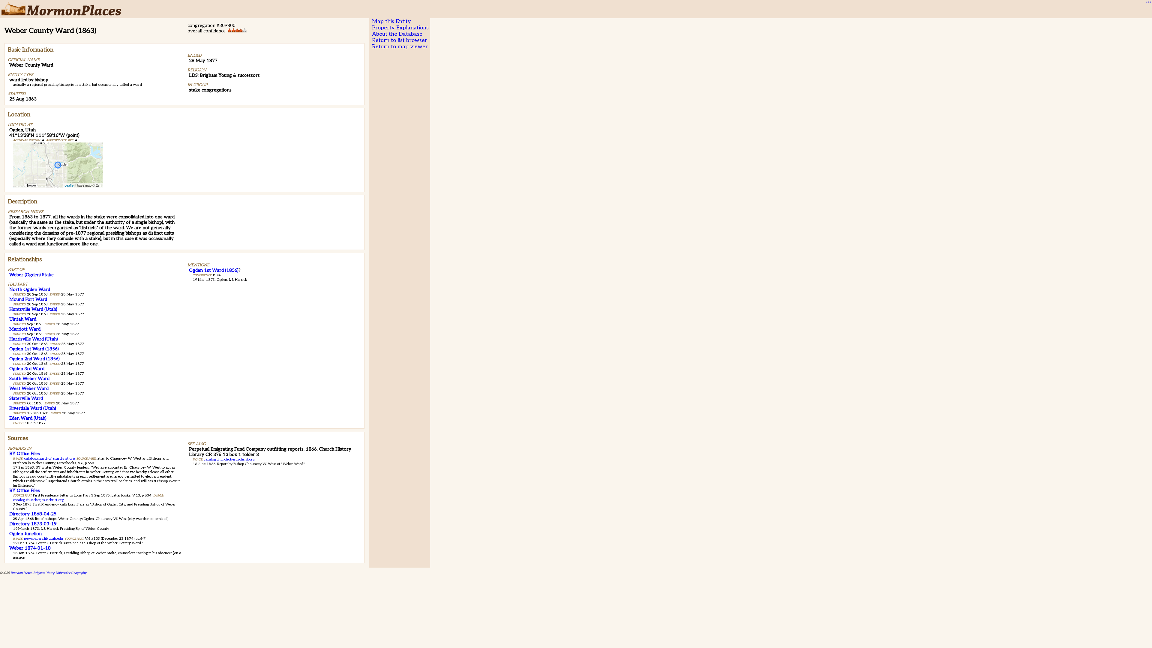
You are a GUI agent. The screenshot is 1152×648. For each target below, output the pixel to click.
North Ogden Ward (29, 289)
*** (1147, 3)
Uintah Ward (22, 319)
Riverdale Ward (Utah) (32, 408)
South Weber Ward (29, 378)
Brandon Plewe (21, 573)
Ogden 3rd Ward (26, 368)
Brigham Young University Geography (59, 573)
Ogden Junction (25, 533)
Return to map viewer (400, 47)
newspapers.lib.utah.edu (43, 538)
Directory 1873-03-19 (33, 523)
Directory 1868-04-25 (32, 514)
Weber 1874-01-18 (30, 548)
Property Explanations (400, 28)
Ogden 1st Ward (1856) (34, 349)
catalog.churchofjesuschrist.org (49, 458)
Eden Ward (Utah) (27, 418)
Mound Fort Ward (28, 299)
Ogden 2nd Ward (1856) (34, 359)
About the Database (397, 34)
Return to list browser (399, 40)
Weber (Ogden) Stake (31, 275)
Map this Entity (391, 21)
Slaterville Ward (26, 398)
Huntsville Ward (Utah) (33, 309)
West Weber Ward (29, 388)
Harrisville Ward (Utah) (33, 339)
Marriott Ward (24, 329)
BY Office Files (24, 453)
